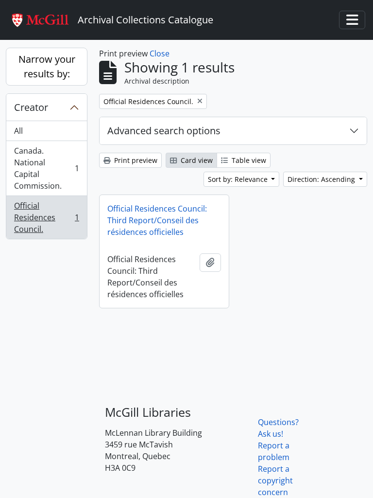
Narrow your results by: (46, 66)
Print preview (134, 160)
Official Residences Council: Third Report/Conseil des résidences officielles (157, 220)
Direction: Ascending (322, 179)
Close (160, 53)
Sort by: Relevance (239, 179)
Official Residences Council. (46, 217)
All (18, 130)
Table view (248, 160)
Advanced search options (163, 130)
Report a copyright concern (275, 480)
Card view (196, 160)
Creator (31, 107)
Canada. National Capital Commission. (46, 168)
